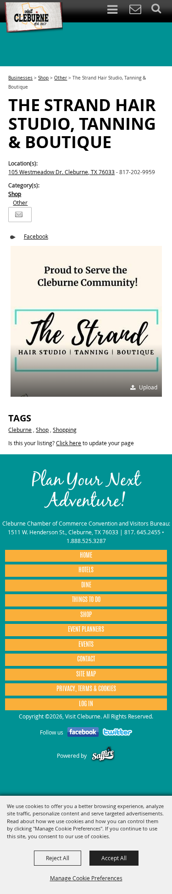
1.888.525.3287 (86, 540)
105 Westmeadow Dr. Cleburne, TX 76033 (61, 172)
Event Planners (86, 630)
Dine (86, 585)
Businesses (20, 78)
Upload (148, 387)
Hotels (86, 570)
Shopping (65, 429)
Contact (86, 659)
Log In (86, 704)
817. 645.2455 (142, 532)
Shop (43, 78)
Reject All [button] (57, 858)
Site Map (86, 674)
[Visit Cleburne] (33, 18)
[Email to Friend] (18, 214)
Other (60, 78)
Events (86, 645)
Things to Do (86, 600)
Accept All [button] (114, 858)
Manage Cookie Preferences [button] (86, 878)
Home (86, 556)
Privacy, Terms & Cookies (86, 689)
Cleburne (20, 429)
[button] (86, 321)
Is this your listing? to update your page (71, 443)
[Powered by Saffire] (103, 755)
